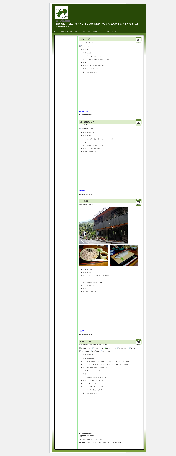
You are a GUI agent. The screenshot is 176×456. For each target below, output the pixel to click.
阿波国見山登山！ (74, 31)
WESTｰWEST (86, 341)
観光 (88, 436)
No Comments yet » (85, 114)
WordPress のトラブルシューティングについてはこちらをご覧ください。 (101, 442)
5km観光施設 (92, 344)
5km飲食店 (87, 42)
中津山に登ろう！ (98, 31)
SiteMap (114, 31)
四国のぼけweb (63, 31)
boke (93, 42)
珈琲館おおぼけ (87, 122)
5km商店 (86, 344)
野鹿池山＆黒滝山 (86, 31)
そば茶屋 (84, 201)
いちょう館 (85, 39)
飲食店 (92, 436)
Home (55, 31)
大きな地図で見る (83, 111)
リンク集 (107, 31)
